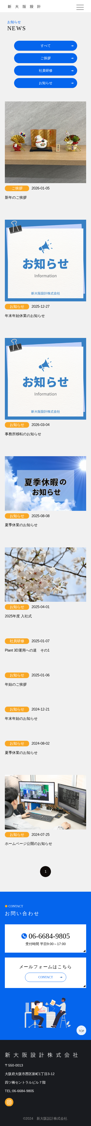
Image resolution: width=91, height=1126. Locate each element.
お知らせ (45, 83)
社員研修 (45, 70)
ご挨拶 (46, 58)
